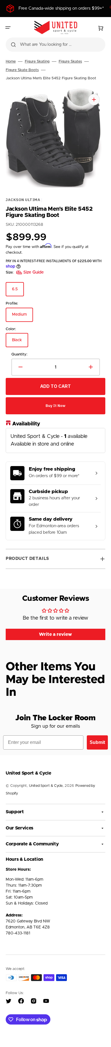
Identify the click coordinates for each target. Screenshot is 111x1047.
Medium (22, 317)
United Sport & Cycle (46, 786)
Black (20, 342)
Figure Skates (70, 61)
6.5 (18, 291)
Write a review (55, 634)
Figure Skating (37, 61)
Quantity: (19, 354)
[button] (8, 27)
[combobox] (55, 45)
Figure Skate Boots (22, 70)
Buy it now (55, 405)
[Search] (13, 45)
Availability (26, 424)
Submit (97, 742)
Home (11, 61)
